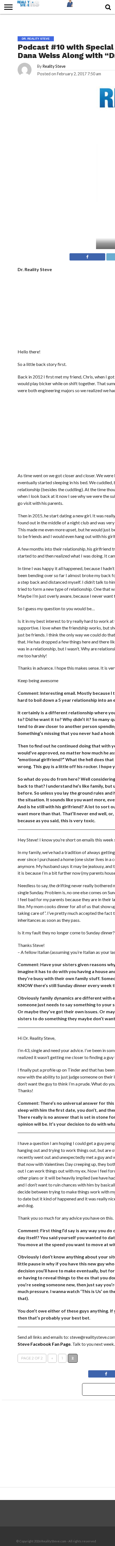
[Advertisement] (59, 434)
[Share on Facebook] (87, 255)
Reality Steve (54, 66)
